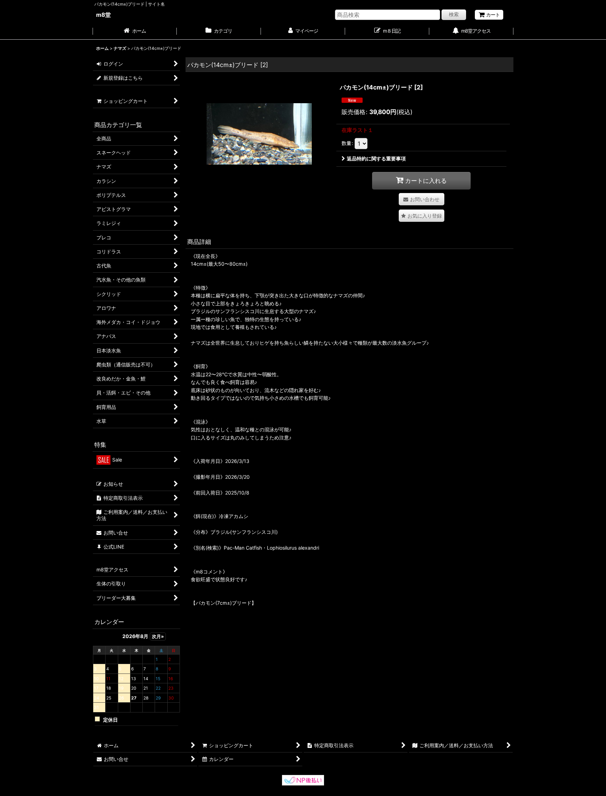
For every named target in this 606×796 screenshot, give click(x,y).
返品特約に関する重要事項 (376, 158)
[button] (421, 216)
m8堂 (103, 14)
